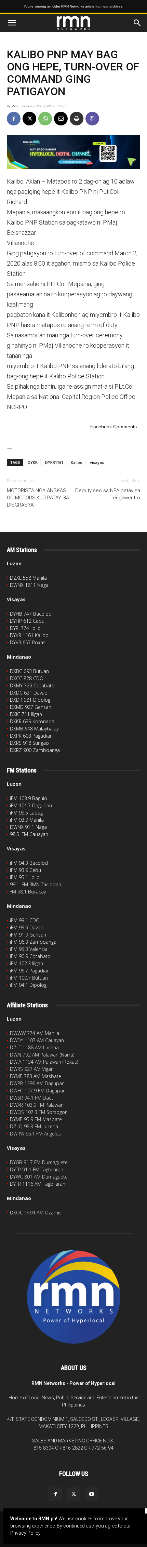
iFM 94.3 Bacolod (29, 863)
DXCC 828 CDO (26, 678)
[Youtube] (91, 1494)
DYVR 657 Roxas (27, 642)
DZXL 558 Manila (28, 578)
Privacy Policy (25, 1533)
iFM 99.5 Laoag (26, 812)
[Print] (76, 118)
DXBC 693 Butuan (29, 671)
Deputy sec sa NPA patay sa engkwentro (107, 494)
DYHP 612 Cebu (27, 621)
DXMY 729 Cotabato (32, 685)
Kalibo (76, 462)
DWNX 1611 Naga (29, 585)
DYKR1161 (54, 462)
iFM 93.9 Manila (27, 820)
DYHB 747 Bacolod (31, 613)
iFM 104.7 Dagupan (31, 805)
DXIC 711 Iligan (26, 714)
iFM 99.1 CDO (25, 920)
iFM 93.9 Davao (26, 927)
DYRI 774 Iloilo (25, 628)
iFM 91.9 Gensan (28, 934)
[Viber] (92, 118)
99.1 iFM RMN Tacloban (35, 884)
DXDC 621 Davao (29, 692)
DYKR (33, 462)
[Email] (61, 118)
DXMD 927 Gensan (30, 707)
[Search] (137, 23)
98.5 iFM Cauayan (29, 834)
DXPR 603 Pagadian (31, 735)
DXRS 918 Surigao (29, 743)
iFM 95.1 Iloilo (25, 877)
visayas (97, 462)
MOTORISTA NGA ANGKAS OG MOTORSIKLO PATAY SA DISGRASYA (38, 497)
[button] (12, 23)
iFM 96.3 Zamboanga (33, 942)
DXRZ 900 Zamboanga (35, 750)
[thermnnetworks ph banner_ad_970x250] (73, 152)
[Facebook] (14, 118)
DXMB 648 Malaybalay (34, 728)
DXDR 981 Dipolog (30, 700)
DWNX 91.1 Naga (28, 827)
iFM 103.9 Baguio (28, 798)
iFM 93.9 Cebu (25, 870)
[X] (29, 118)
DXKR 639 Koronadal (32, 721)
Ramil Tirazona (21, 106)
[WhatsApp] (45, 118)
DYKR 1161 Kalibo (29, 635)
